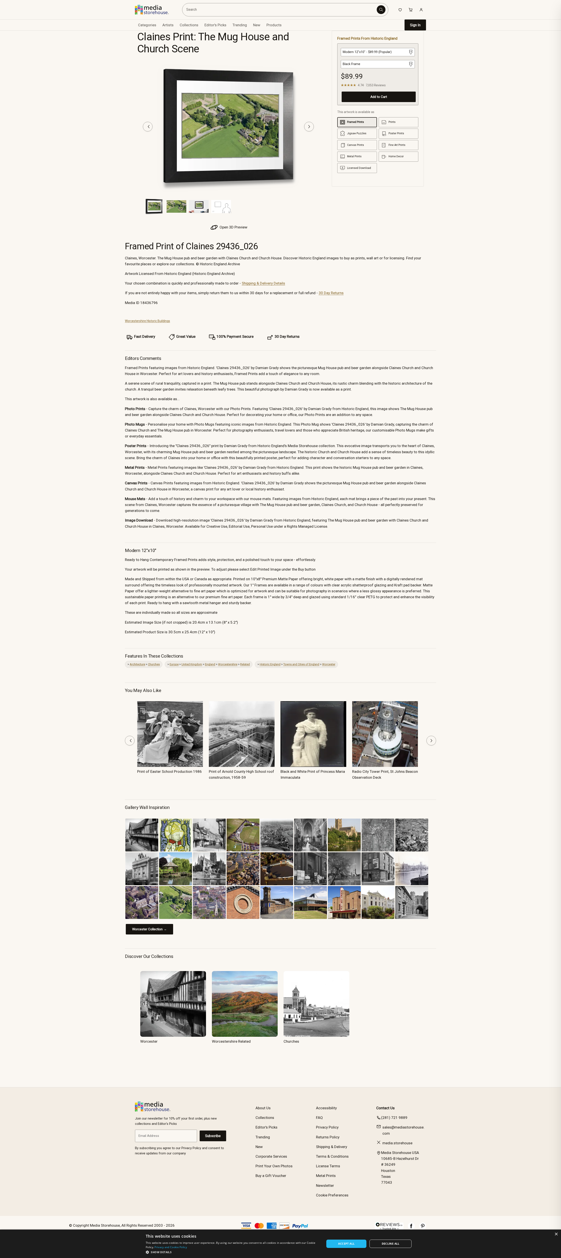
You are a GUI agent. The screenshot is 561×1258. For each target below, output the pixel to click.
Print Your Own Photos (274, 1166)
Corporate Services (271, 1156)
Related (245, 664)
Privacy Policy (327, 1127)
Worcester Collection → (149, 929)
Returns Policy (327, 1137)
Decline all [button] (390, 1244)
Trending (240, 25)
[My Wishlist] (400, 9)
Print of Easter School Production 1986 (169, 771)
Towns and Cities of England (301, 664)
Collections (189, 25)
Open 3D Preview (233, 227)
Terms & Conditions (332, 1156)
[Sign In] (421, 9)
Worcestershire (227, 664)
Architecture (137, 664)
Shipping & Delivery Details (263, 283)
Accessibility (326, 1108)
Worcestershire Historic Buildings (147, 321)
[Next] (309, 126)
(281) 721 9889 (394, 1117)
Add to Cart (378, 97)
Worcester (328, 664)
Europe (174, 664)
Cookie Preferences (332, 1195)
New (256, 25)
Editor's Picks (215, 25)
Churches (154, 664)
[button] (233, 1252)
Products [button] (274, 25)
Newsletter (325, 1185)
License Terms (328, 1166)
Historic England (270, 664)
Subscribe (213, 1136)
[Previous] (148, 126)
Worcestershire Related (231, 1041)
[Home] (155, 9)
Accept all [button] (346, 1244)
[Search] (381, 9)
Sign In (415, 25)
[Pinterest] (422, 1228)
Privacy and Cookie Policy (170, 1247)
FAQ (319, 1117)
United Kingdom (191, 664)
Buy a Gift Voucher (271, 1175)
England (210, 664)
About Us (263, 1108)
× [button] (556, 1234)
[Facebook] (411, 1228)
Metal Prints (326, 1175)
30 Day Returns (331, 293)
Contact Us (385, 1108)
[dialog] (280, 1244)
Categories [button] (147, 25)
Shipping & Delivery (331, 1147)
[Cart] (410, 9)
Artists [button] (168, 25)
